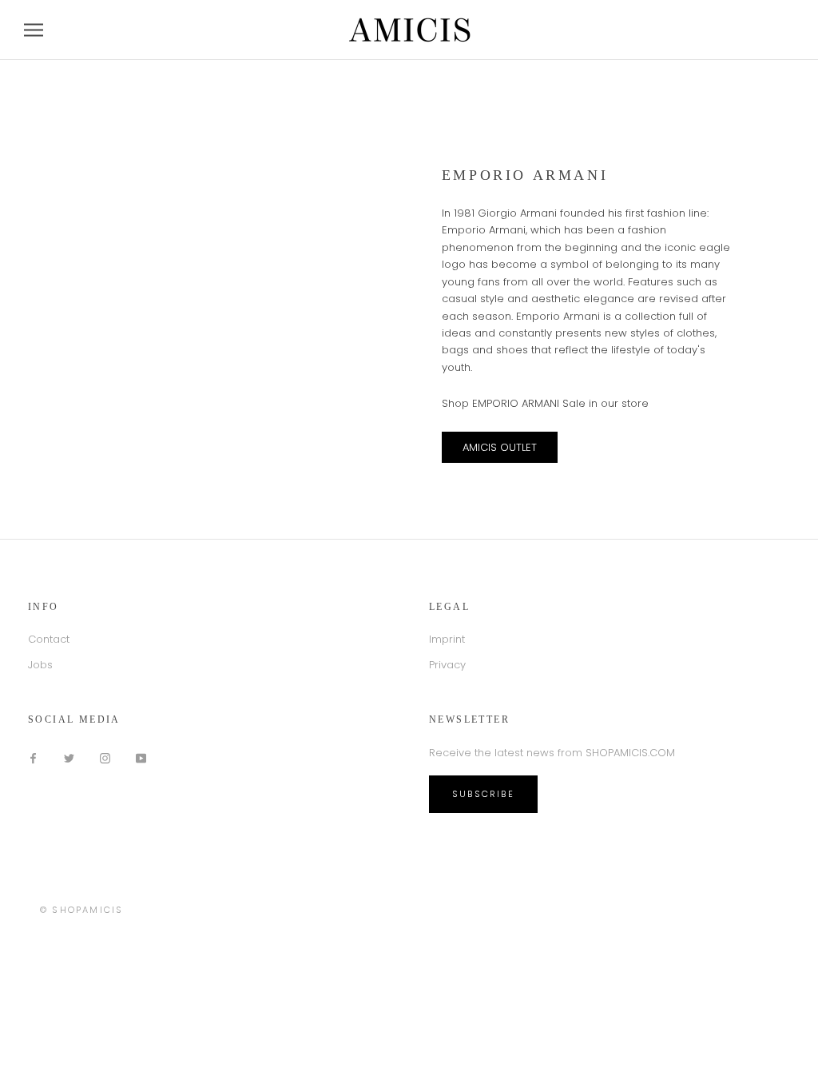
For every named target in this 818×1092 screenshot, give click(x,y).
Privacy (447, 664)
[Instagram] (105, 757)
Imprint (447, 639)
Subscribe (483, 793)
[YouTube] (141, 757)
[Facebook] (33, 757)
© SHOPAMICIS (81, 909)
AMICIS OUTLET (500, 447)
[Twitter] (69, 757)
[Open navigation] (33, 30)
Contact (48, 639)
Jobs (40, 664)
